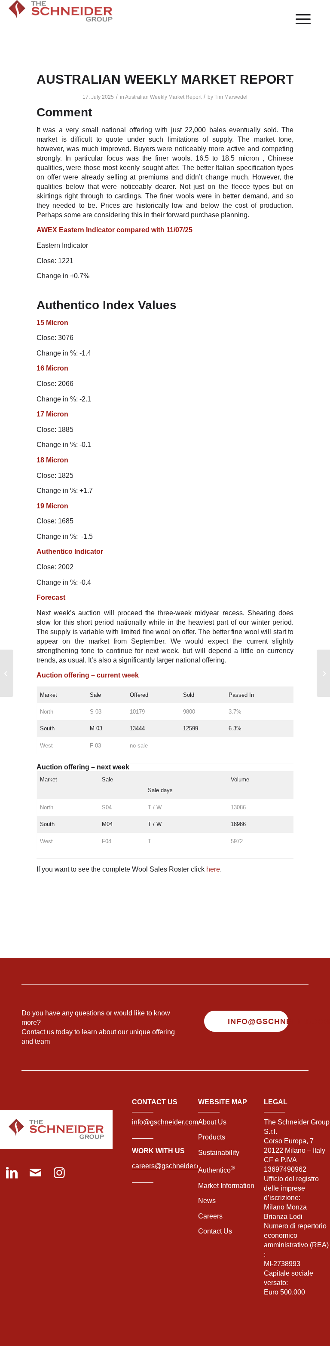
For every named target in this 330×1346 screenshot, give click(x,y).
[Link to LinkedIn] (12, 1173)
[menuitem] (299, 19)
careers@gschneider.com (171, 1166)
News (207, 1200)
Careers (210, 1216)
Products (211, 1137)
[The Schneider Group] (61, 19)
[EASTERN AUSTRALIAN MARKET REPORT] (6, 673)
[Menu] (299, 19)
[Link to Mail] (35, 1173)
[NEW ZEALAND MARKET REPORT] (323, 673)
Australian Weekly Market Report (163, 97)
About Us (212, 1122)
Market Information (226, 1185)
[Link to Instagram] (59, 1173)
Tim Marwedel (231, 97)
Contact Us (215, 1231)
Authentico (216, 1170)
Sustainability (218, 1152)
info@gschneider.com (165, 1122)
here (213, 869)
